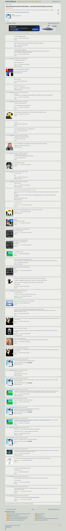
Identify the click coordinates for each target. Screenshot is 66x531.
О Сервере (6, 525)
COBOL (39, 515)
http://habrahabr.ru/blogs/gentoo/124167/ (22, 12)
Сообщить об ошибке (8, 526)
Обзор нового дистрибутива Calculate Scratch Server (18, 513)
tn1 (14, 138)
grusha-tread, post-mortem (11, 23)
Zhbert (15, 64)
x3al (15, 313)
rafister (15, 177)
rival (15, 130)
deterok (15, 341)
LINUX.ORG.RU (10, 1)
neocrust (15, 333)
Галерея (23, 1)
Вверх (60, 525)
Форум (29, 1)
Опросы (33, 1)
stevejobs (15, 164)
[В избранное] (58, 10)
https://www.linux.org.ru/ (8, 527)
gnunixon (15, 453)
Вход (59, 1)
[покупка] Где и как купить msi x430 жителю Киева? (47, 518)
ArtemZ (12, 14)
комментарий (11, 58)
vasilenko (15, 38)
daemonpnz (16, 232)
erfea (15, 321)
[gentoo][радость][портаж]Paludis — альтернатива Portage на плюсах (29, 6)
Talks (10, 4)
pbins (15, 268)
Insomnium (16, 211)
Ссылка (7, 20)
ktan (15, 262)
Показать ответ (16, 46)
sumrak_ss (16, 114)
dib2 (15, 54)
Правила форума (11, 525)
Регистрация (54, 1)
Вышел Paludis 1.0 (13, 515)
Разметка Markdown (17, 525)
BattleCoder (16, 296)
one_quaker (16, 286)
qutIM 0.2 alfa (40, 513)
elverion (15, 71)
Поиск (39, 1)
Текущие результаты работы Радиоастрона (17, 518)
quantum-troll (16, 460)
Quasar (15, 433)
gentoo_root (16, 204)
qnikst (15, 253)
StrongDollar (16, 145)
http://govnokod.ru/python (35, 497)
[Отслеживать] (58, 13)
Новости (19, 1)
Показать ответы (16, 72)
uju (14, 81)
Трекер (36, 1)
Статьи (26, 1)
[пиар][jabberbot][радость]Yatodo (53, 23)
